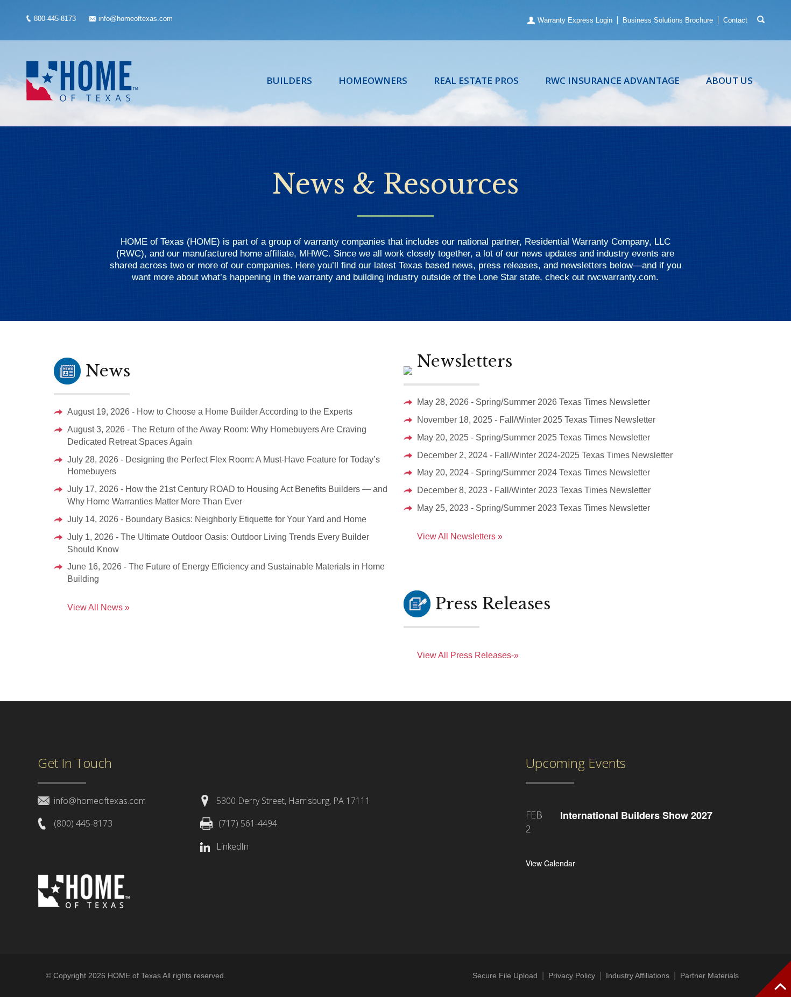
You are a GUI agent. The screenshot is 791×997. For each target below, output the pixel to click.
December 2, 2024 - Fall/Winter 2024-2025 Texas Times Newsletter (545, 455)
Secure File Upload (505, 975)
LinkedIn (232, 846)
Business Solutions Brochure (668, 20)
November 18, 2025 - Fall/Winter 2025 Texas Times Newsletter (536, 419)
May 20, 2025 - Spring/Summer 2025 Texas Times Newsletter (533, 437)
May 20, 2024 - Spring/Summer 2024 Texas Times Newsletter (533, 472)
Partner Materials (709, 975)
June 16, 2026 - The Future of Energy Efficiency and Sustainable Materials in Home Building (226, 572)
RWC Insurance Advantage (612, 80)
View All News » (98, 607)
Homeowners (372, 80)
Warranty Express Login (575, 20)
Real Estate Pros (476, 80)
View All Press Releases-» (468, 655)
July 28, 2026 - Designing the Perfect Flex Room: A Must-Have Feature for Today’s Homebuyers (223, 465)
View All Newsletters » (460, 536)
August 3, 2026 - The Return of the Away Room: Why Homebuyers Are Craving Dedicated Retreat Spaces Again (216, 435)
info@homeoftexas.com (135, 19)
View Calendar (550, 863)
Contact (735, 20)
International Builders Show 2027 (636, 815)
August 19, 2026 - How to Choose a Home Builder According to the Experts (209, 411)
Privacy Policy (571, 975)
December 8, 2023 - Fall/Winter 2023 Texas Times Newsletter (534, 490)
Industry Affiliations (637, 975)
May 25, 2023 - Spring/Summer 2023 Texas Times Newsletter (533, 507)
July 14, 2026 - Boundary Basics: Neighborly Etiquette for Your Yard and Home (216, 519)
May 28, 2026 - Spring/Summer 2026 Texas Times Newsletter (533, 402)
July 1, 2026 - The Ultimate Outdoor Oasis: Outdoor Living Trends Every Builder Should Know (218, 543)
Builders (289, 80)
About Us (729, 80)
